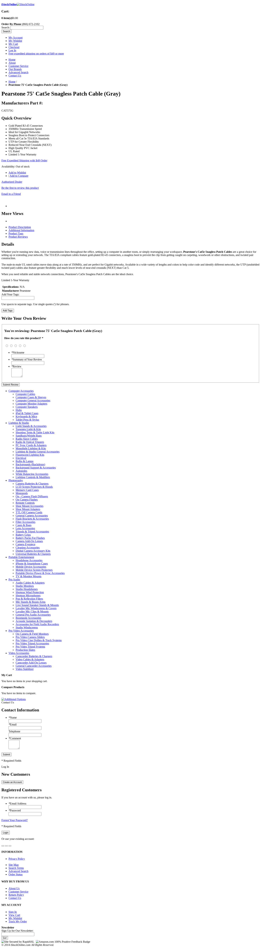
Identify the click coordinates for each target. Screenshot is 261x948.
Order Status (16, 874)
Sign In (13, 911)
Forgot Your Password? (14, 820)
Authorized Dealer (11, 181)
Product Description (20, 227)
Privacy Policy (17, 858)
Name (13, 717)
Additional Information (21, 230)
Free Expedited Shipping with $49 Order (24, 160)
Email (13, 724)
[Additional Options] (13, 699)
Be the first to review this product (20, 187)
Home (12, 59)
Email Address (17, 803)
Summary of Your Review (26, 359)
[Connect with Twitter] (10, 845)
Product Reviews (18, 236)
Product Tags (16, 233)
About (12, 62)
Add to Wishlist (17, 172)
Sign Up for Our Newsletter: (17, 930)
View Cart (14, 915)
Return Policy (16, 894)
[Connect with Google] (6, 845)
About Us (14, 888)
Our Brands (15, 69)
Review (16, 366)
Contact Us (15, 75)
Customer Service (18, 65)
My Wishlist (15, 40)
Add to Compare (19, 175)
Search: (5, 27)
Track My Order (18, 921)
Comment (15, 738)
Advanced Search (18, 72)
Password (15, 810)
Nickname (17, 352)
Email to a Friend (11, 193)
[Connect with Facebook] (2, 845)
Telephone (14, 731)
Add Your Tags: (10, 294)
